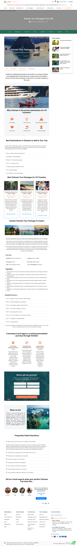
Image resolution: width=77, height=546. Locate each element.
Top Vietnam (17, 31)
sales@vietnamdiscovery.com (60, 518)
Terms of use (42, 522)
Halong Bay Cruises (32, 517)
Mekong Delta (7, 524)
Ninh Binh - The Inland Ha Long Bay (14, 160)
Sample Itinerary (22, 68)
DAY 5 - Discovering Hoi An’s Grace (14, 312)
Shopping (59, 31)
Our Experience (31, 68)
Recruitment (42, 526)
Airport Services (40, 8)
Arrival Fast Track (31, 519)
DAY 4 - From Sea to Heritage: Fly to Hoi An (16, 308)
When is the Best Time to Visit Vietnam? (38, 413)
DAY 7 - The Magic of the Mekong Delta (15, 318)
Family (17, 519)
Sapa (5, 526)
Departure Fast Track (32, 522)
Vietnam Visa (50, 8)
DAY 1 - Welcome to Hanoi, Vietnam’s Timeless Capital (18, 298)
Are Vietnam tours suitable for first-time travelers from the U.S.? (22, 452)
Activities (51, 31)
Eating (35, 31)
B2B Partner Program (44, 519)
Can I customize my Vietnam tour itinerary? (17, 466)
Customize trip (68, 8)
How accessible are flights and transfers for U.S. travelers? (21, 472)
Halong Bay (6, 519)
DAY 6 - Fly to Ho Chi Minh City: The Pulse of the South (19, 315)
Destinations (13, 68)
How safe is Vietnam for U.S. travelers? (16, 459)
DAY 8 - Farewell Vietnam (12, 321)
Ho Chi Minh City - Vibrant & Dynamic (15, 173)
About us (41, 514)
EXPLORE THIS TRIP (11, 214)
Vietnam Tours (31, 514)
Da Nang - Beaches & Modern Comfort (15, 166)
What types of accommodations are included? (18, 456)
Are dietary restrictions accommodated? (17, 462)
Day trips (18, 514)
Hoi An (5, 522)
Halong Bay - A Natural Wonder (13, 156)
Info (66, 31)
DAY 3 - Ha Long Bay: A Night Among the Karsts (17, 305)
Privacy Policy (42, 524)
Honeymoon (18, 517)
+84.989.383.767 (63, 4)
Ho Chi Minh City (8, 517)
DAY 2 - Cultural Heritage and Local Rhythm (16, 302)
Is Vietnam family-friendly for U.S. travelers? (17, 469)
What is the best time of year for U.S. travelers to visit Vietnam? (22, 441)
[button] (27, 153)
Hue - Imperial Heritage (12, 170)
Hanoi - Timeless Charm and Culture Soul (16, 153)
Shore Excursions (20, 524)
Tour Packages (29, 8)
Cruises (11, 8)
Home (5, 8)
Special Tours (19, 8)
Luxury (17, 522)
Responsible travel (43, 517)
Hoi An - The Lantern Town (13, 163)
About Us (59, 8)
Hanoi (5, 514)
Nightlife (42, 31)
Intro (7, 68)
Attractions (27, 31)
